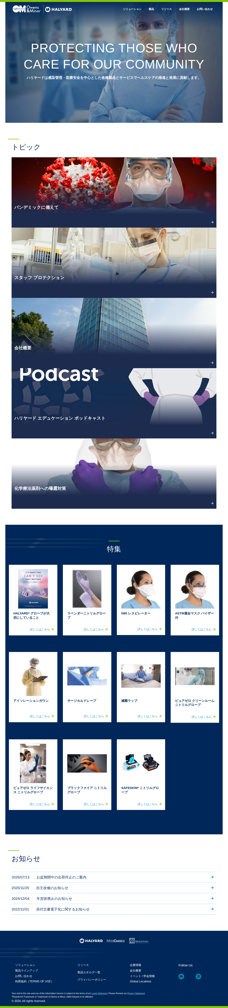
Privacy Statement (136, 993)
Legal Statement (99, 993)
